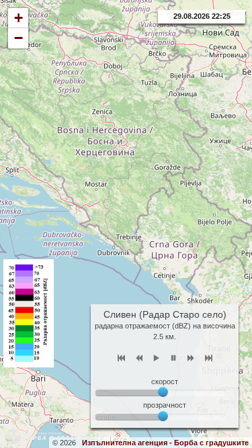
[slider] (163, 416)
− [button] (18, 38)
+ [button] (18, 17)
